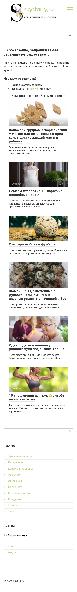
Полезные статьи (19, 493)
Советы (13, 505)
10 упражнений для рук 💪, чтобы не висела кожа (37, 397)
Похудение (15, 499)
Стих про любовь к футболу (32, 244)
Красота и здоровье (20, 468)
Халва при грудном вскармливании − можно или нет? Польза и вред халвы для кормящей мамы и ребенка (38, 135)
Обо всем (14, 474)
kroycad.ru (14, 552)
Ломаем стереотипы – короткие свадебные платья (35, 193)
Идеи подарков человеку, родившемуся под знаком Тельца (36, 347)
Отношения (15, 481)
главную (33, 88)
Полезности (15, 487)
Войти (11, 546)
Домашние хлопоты (20, 456)
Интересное (15, 462)
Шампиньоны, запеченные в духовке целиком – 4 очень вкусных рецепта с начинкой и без (37, 295)
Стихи (11, 511)
